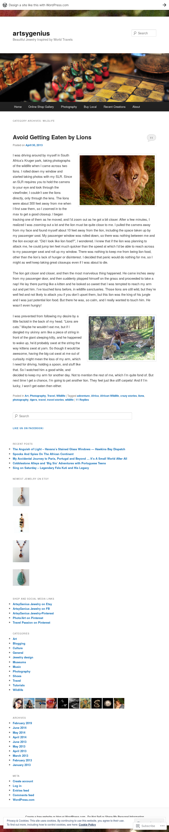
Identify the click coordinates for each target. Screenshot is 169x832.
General (18, 652)
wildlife (69, 400)
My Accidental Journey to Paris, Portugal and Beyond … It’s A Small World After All (70, 458)
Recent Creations (115, 107)
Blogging (19, 643)
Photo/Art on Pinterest (28, 618)
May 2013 (19, 746)
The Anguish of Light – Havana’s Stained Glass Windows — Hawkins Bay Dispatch (69, 449)
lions (141, 396)
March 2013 (20, 755)
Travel (51, 396)
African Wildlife (109, 396)
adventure (83, 396)
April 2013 (19, 751)
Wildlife (60, 396)
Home (18, 107)
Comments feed (23, 795)
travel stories (55, 400)
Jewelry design (23, 657)
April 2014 (19, 737)
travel (42, 400)
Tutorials (19, 685)
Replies (82, 400)
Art (27, 396)
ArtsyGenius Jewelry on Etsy (32, 604)
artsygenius (31, 33)
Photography (69, 107)
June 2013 (19, 742)
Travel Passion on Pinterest (31, 622)
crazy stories (128, 396)
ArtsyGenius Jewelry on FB (31, 608)
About (136, 107)
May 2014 (19, 732)
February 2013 (22, 760)
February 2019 (22, 723)
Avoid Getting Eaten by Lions (52, 137)
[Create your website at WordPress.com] (84, 5)
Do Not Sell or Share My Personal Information (115, 817)
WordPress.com (24, 799)
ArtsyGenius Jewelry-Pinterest (33, 613)
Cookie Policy (87, 824)
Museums (19, 662)
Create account (23, 781)
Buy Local (90, 107)
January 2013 (22, 765)
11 (151, 138)
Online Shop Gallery (41, 107)
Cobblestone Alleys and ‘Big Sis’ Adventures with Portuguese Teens (59, 463)
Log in (17, 786)
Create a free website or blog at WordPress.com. (55, 817)
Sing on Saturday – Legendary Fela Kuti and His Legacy (51, 468)
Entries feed (21, 790)
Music (17, 667)
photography (21, 400)
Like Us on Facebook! (28, 428)
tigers (33, 400)
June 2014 (19, 727)
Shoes (17, 676)
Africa (95, 396)
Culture (18, 648)
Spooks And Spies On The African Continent (43, 454)
